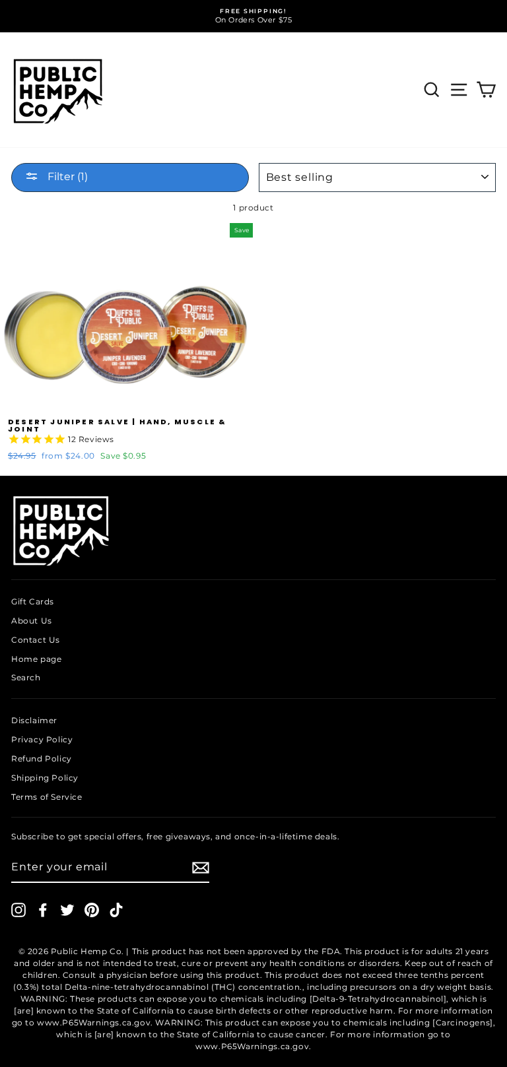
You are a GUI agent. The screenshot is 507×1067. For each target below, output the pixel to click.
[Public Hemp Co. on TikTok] (116, 910)
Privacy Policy (42, 739)
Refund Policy (41, 758)
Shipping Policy (45, 778)
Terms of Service (47, 797)
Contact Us (35, 640)
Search (26, 677)
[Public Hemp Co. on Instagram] (18, 910)
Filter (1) (66, 176)
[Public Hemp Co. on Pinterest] (91, 910)
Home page (36, 659)
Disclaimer (34, 720)
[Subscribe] (200, 868)
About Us (31, 621)
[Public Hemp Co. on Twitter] (67, 910)
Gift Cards (32, 601)
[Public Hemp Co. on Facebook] (43, 910)
